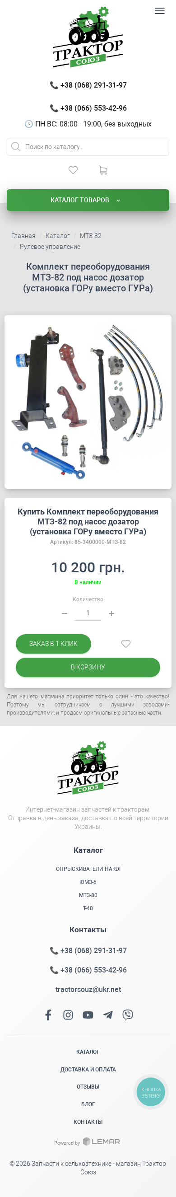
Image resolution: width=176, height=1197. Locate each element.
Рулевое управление (50, 246)
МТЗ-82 (91, 235)
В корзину (88, 667)
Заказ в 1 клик (53, 643)
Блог (88, 1104)
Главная (23, 235)
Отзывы (88, 1087)
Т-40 (88, 908)
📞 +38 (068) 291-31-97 (88, 85)
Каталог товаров (81, 200)
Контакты (88, 1122)
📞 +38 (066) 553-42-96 (88, 108)
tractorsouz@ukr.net (88, 989)
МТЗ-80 (88, 895)
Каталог (58, 235)
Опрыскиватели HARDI (88, 869)
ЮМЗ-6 (88, 882)
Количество (88, 599)
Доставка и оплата (88, 1069)
